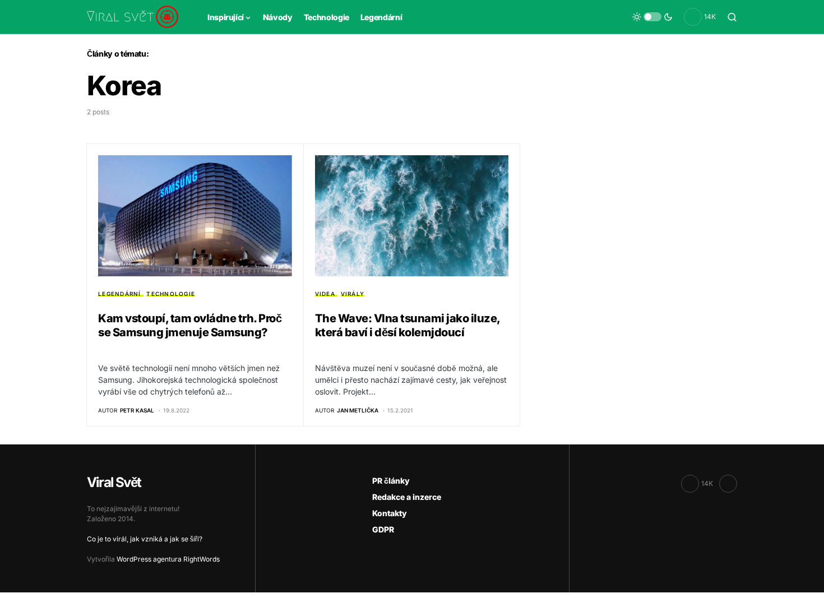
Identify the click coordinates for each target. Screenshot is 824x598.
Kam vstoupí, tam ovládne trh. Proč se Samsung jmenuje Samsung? (189, 325)
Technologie (170, 293)
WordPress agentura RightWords (168, 559)
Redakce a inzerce (406, 497)
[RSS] (728, 483)
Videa (325, 293)
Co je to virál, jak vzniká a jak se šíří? (144, 539)
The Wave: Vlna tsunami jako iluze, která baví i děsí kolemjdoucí (407, 325)
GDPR (383, 529)
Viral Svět (114, 482)
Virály (353, 293)
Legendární (119, 293)
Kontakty (389, 513)
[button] (652, 17)
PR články (391, 480)
